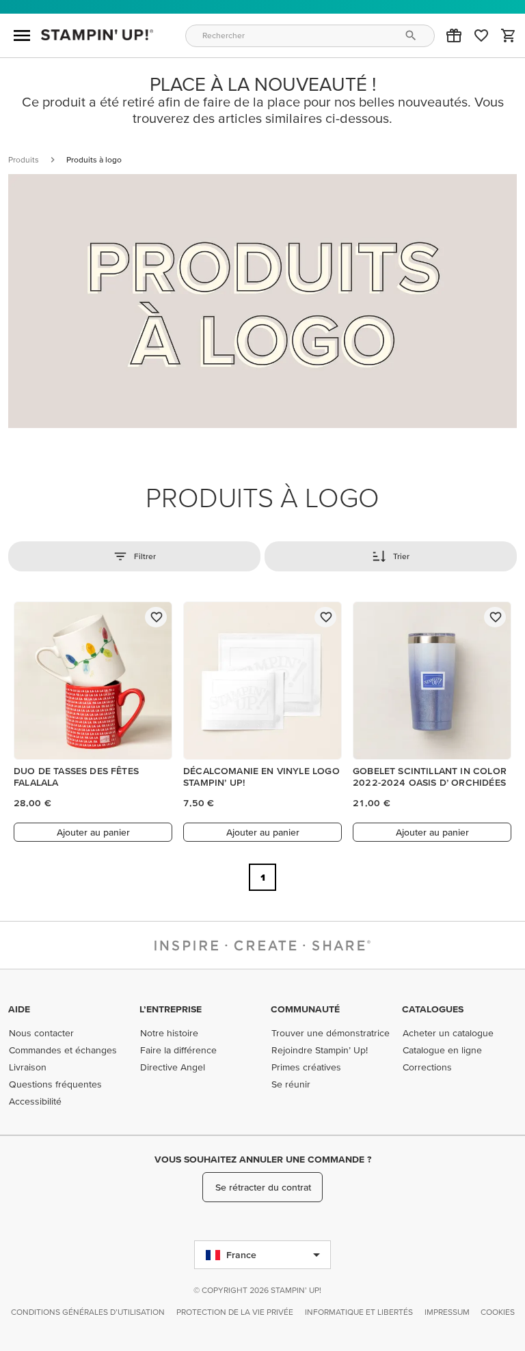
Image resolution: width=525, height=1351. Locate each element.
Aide (19, 1009)
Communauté (305, 1009)
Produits (23, 159)
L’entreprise (170, 1009)
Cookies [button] (498, 1311)
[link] (481, 35)
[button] (454, 35)
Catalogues (432, 1009)
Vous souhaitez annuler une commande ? (262, 1159)
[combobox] (310, 36)
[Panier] (508, 35)
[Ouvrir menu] (22, 35)
